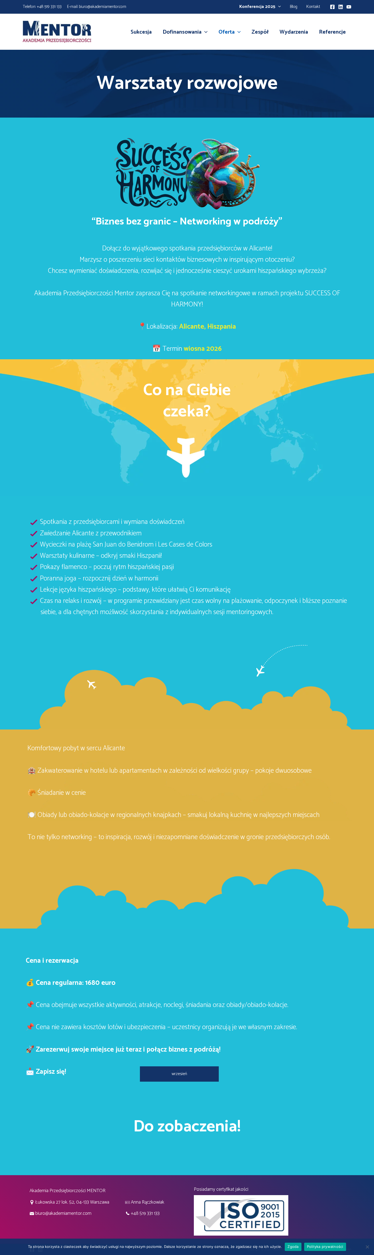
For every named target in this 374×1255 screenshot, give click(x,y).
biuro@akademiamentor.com (102, 6)
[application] (278, 7)
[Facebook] (332, 6)
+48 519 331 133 (49, 6)
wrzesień (179, 1074)
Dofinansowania (182, 32)
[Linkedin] (340, 6)
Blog (293, 6)
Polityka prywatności (325, 1246)
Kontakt (313, 6)
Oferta (226, 32)
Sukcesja (141, 32)
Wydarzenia (294, 32)
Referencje (332, 32)
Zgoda (292, 1246)
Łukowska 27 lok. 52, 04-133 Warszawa (72, 1202)
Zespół (260, 32)
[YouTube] (348, 6)
